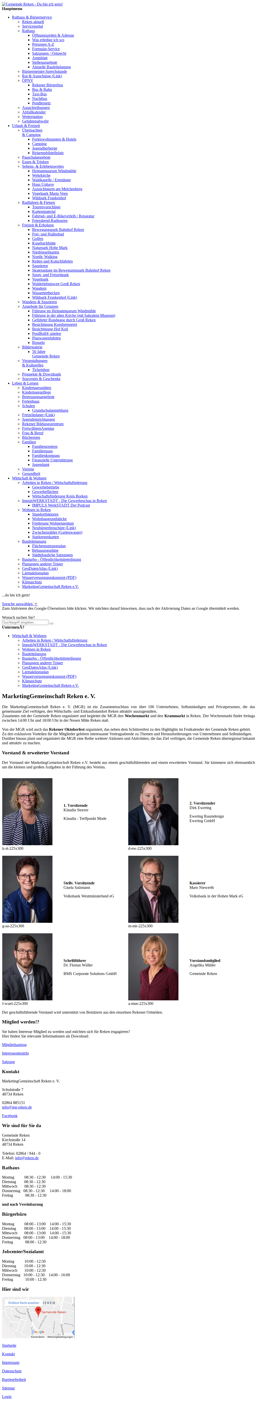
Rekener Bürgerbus (47, 85)
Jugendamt (40, 464)
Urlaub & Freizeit (26, 126)
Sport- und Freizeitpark (50, 275)
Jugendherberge (44, 148)
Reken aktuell (33, 22)
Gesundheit (31, 473)
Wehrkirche (41, 175)
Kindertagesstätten (36, 388)
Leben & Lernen (25, 383)
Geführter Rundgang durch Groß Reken (64, 320)
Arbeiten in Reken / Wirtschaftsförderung (54, 482)
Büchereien (31, 437)
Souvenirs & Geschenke (41, 379)
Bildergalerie (32, 347)
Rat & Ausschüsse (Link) (42, 76)
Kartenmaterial (43, 211)
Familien (29, 442)
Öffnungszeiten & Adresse (53, 35)
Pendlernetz (41, 103)
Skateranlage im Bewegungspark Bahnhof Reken (71, 270)
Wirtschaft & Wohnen (29, 478)
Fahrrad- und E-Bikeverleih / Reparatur (63, 216)
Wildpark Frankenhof (49, 198)
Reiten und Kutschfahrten (52, 261)
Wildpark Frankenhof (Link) (54, 297)
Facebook (10, 1116)
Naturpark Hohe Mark (50, 248)
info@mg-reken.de (17, 1107)
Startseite (9, 1345)
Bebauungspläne (45, 550)
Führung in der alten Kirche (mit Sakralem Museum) (73, 315)
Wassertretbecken (46, 293)
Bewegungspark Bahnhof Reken (58, 229)
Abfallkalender (34, 112)
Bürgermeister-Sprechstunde (44, 71)
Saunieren (40, 266)
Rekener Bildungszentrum (42, 424)
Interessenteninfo (15, 1053)
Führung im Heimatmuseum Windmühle (64, 311)
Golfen (37, 238)
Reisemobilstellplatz (48, 153)
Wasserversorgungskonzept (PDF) (49, 577)
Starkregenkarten (45, 537)
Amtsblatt (39, 58)
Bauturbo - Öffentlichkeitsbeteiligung (51, 559)
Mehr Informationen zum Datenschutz (32, 613)
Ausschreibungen (36, 107)
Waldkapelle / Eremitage (51, 180)
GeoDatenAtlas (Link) (40, 568)
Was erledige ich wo (48, 40)
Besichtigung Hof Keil (50, 329)
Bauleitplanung (34, 541)
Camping (39, 144)
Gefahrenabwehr (35, 121)
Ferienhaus (30, 401)
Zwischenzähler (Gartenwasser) (57, 532)
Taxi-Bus (39, 94)
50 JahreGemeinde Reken (46, 353)
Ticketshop (40, 370)
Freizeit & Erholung (38, 225)
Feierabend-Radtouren (50, 220)
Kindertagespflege (36, 392)
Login (7, 1396)
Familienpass (42, 451)
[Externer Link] (38, 1337)
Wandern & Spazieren (39, 302)
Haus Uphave (43, 184)
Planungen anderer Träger (42, 564)
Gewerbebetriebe (45, 487)
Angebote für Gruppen (40, 306)
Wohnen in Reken (36, 510)
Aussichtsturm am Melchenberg (57, 189)
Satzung (8, 1062)
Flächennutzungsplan (49, 546)
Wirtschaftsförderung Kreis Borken (60, 496)
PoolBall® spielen (46, 333)
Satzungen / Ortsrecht (49, 53)
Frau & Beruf (32, 433)
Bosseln (38, 342)
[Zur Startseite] (32, 4)
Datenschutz (12, 1371)
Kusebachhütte (44, 243)
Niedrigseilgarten (45, 252)
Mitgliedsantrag (14, 1045)
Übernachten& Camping (32, 132)
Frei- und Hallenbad (48, 234)
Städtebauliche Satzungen (52, 555)
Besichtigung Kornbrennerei (54, 324)
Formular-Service (46, 49)
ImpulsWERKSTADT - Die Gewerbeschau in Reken (64, 501)
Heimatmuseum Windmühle (54, 171)
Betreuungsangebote (38, 397)
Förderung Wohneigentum (53, 523)
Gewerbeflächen (45, 492)
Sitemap (8, 1388)
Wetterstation (32, 116)
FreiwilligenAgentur (38, 428)
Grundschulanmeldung (50, 410)
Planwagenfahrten (46, 338)
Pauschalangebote (36, 157)
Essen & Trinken (35, 162)
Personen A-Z (43, 44)
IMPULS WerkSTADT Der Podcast (61, 505)
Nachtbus (39, 98)
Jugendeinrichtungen (38, 419)
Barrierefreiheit (14, 1379)
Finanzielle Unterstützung (52, 460)
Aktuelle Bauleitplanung (51, 67)
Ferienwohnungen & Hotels (54, 139)
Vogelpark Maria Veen (50, 193)
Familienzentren (44, 446)
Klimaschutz (32, 582)
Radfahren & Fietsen (38, 202)
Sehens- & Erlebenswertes (43, 166)
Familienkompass (46, 455)
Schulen (28, 406)
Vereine (28, 469)
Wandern (39, 288)
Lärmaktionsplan (35, 573)
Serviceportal (32, 26)
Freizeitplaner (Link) (38, 415)
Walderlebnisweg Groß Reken (56, 284)
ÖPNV (27, 80)
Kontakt (8, 1354)
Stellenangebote (44, 62)
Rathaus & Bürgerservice (32, 17)
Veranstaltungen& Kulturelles (34, 362)
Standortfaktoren (45, 514)
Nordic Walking (44, 257)
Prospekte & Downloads (41, 374)
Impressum (10, 1362)
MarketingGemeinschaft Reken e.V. (50, 586)
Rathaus (28, 31)
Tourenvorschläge (46, 207)
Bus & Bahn (42, 89)
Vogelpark (40, 279)
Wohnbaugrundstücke (49, 519)
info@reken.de (27, 1158)
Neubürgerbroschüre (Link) (54, 528)
